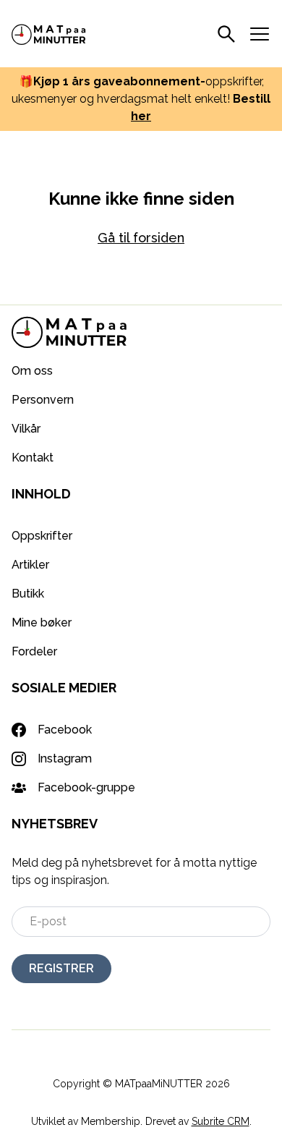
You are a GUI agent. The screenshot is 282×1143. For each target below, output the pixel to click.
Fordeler (34, 651)
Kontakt (33, 457)
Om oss (32, 371)
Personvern (43, 400)
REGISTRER (61, 968)
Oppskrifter (42, 536)
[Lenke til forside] (49, 33)
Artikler (30, 565)
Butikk (28, 593)
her (141, 116)
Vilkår (26, 428)
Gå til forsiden (141, 237)
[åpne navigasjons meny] (259, 34)
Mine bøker (42, 622)
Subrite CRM (220, 1121)
